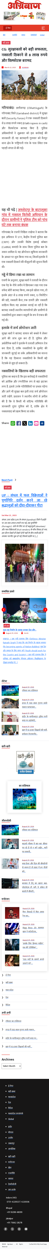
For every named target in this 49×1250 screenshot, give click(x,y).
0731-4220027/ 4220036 (18, 1202)
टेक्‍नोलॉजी (34, 35)
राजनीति (14, 35)
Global (42, 35)
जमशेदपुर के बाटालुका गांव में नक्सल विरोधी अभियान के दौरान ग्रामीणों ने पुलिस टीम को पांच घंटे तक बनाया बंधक (24, 217)
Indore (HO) (17, 1200)
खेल (4, 35)
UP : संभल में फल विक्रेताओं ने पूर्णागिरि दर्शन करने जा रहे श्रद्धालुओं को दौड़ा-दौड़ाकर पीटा (24, 501)
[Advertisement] (24, 178)
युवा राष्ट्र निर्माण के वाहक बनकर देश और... (19, 630)
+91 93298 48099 (14, 1212)
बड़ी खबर (6, 42)
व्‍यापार (23, 35)
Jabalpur (14, 1221)
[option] (6, 36)
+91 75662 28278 (14, 1223)
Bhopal (14, 1210)
